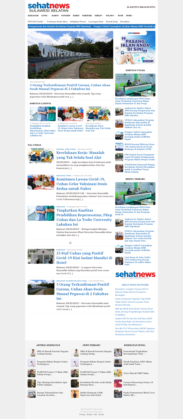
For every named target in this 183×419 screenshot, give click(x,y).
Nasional (60, 149)
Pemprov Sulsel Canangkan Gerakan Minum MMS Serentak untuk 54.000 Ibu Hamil (117, 26)
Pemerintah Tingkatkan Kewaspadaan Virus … (135, 352)
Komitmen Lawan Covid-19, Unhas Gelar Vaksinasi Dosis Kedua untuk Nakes (70, 128)
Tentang (82, 414)
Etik (95, 414)
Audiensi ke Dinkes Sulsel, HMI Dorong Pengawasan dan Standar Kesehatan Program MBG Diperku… (140, 112)
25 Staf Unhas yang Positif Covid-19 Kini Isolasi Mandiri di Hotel (84, 258)
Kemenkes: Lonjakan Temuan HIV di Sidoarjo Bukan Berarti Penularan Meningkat (131, 292)
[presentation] (31, 117)
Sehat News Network (135, 284)
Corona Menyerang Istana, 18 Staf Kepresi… (138, 383)
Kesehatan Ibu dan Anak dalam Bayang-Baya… (96, 383)
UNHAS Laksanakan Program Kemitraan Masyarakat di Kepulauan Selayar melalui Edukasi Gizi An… (139, 123)
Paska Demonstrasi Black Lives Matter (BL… (139, 393)
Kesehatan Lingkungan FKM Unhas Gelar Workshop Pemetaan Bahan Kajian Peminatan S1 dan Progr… (132, 101)
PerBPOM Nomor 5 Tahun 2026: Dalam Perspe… (52, 373)
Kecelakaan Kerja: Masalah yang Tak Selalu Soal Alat (98, 128)
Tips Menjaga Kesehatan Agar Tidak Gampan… (52, 383)
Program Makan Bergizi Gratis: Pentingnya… (52, 362)
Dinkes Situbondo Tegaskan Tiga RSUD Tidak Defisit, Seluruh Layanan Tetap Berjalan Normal (133, 301)
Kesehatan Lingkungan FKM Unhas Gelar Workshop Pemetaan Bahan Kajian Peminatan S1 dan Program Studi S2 (132, 211)
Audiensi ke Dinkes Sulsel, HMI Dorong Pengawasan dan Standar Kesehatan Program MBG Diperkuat (140, 223)
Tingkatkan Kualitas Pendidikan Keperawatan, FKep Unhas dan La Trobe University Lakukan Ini (43, 131)
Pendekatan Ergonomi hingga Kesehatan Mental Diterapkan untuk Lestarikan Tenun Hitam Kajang (140, 168)
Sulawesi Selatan (73, 281)
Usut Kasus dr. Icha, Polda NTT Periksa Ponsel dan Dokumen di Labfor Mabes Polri (138, 261)
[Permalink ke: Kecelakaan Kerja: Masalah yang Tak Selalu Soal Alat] (98, 114)
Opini (67, 149)
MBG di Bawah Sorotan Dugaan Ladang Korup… (52, 352)
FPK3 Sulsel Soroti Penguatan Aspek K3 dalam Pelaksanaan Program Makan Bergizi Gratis (140, 157)
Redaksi (90, 414)
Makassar (60, 176)
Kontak (101, 414)
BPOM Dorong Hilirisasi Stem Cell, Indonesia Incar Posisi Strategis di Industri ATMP (139, 146)
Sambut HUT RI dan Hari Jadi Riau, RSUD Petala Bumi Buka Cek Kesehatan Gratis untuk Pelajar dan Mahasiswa (133, 321)
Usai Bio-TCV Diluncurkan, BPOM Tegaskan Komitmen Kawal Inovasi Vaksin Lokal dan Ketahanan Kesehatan (135, 331)
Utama (73, 149)
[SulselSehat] (49, 6)
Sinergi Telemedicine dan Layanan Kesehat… (50, 393)
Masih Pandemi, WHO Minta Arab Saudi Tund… (137, 362)
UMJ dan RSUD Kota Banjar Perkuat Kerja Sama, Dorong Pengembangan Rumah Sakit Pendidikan (134, 311)
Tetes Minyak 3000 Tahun (136, 373)
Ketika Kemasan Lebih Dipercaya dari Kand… (91, 393)
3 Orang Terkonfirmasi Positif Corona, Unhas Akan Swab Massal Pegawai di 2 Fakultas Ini (70, 87)
